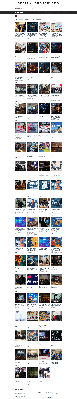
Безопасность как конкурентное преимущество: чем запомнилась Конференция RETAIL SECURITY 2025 (32, 230)
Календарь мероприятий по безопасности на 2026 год (55, 153)
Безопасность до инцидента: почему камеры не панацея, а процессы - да (32, 96)
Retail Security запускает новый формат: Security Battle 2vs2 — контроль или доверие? (20, 267)
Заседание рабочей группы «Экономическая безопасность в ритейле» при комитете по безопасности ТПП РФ (56, 362)
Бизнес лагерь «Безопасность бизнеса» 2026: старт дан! (32, 115)
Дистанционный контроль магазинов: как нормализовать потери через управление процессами (20, 230)
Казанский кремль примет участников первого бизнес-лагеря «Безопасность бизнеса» (20, 323)
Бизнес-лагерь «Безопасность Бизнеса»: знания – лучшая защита (56, 305)
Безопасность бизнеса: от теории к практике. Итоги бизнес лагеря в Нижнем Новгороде (19, 116)
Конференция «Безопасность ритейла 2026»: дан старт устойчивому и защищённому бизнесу (20, 55)
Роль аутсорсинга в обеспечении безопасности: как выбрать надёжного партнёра (44, 229)
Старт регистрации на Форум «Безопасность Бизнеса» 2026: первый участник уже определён (44, 96)
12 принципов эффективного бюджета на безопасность (43, 74)
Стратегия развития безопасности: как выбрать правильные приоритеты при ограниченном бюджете (43, 192)
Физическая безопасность (19, 19)
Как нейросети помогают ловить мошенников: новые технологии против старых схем (56, 192)
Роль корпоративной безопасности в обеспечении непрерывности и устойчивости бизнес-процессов (32, 192)
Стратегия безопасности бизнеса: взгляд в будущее (43, 210)
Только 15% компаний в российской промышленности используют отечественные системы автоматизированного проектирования (32, 155)
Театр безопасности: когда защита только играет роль (55, 74)
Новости (38, 8)
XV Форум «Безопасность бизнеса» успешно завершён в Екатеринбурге (44, 173)
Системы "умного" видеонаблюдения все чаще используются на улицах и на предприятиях (31, 380)
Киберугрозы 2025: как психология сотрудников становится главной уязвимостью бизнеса (19, 287)
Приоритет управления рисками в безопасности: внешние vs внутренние (20, 192)
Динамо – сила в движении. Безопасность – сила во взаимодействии (55, 323)
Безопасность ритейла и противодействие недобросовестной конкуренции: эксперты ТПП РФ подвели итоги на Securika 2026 (56, 97)
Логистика (24, 17)
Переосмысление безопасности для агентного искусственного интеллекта (44, 115)
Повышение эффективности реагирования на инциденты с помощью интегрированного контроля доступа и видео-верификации (56, 116)
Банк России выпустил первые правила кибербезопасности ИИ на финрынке (32, 75)
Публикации (31, 8)
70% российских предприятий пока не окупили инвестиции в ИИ (20, 210)
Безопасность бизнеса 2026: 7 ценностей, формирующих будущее (20, 135)
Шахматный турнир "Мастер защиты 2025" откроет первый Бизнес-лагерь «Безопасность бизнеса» (32, 323)
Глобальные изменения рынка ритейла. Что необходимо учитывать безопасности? (56, 210)
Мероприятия (46, 8)
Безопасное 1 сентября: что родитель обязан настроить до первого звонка (20, 34)
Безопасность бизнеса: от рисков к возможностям (19, 172)
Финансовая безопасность (50, 17)
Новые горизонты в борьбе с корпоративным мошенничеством (19, 343)
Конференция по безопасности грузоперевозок (20, 379)
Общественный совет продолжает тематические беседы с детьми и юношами (44, 154)
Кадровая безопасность (41, 17)
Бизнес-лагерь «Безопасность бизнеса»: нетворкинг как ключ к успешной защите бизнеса (44, 286)
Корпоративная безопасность (32, 17)
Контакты (60, 8)
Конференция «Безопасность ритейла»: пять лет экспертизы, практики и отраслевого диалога (56, 34)
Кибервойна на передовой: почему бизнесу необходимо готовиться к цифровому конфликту (32, 55)
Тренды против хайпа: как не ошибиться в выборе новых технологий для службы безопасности (31, 250)
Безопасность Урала (30, 360)
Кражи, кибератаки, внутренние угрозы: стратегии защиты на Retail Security (32, 286)
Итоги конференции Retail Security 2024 (43, 361)
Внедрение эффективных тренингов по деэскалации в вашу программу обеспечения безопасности (32, 135)
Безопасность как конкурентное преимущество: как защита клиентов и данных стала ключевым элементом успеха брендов (32, 268)
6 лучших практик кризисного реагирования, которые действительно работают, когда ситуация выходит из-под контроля (32, 35)
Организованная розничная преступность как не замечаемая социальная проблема (43, 380)
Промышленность (18, 17)
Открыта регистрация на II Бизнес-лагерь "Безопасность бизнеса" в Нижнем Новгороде (20, 154)
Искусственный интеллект (37, 19)
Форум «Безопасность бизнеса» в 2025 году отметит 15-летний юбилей (44, 305)
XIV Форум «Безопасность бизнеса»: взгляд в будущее (43, 342)
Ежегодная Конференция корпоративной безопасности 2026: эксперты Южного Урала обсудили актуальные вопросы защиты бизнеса (20, 97)
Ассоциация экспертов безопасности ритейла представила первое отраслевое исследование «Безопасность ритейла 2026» (44, 35)
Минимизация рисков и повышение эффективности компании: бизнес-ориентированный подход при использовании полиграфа (56, 174)
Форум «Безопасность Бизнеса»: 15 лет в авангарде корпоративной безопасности (20, 305)
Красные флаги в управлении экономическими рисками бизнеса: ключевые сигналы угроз (43, 135)
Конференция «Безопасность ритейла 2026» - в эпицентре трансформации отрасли (44, 55)
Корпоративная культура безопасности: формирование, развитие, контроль (32, 210)
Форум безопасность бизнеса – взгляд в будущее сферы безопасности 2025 (20, 361)
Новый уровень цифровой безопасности (19, 249)
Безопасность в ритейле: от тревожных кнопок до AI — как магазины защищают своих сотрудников (56, 250)
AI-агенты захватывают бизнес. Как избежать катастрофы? (56, 267)
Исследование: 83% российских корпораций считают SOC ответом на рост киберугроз (32, 343)
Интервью (53, 8)
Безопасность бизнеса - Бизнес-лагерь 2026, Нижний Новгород (56, 134)
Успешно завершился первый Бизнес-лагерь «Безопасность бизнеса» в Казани (56, 286)
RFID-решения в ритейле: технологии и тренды (43, 249)
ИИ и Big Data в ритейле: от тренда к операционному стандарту (55, 229)
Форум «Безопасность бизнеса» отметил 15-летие (32, 172)
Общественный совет (28, 19)
